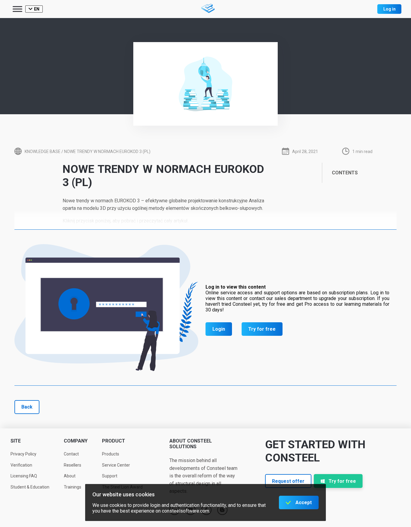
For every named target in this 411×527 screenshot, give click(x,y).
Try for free (262, 329)
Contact (71, 454)
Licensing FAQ (24, 475)
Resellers (72, 465)
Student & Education (30, 487)
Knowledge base (42, 151)
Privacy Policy (23, 454)
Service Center (116, 465)
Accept (303, 502)
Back (26, 407)
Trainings (72, 487)
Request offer (288, 481)
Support (109, 475)
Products (110, 454)
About (70, 475)
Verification (21, 465)
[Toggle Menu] (17, 9)
